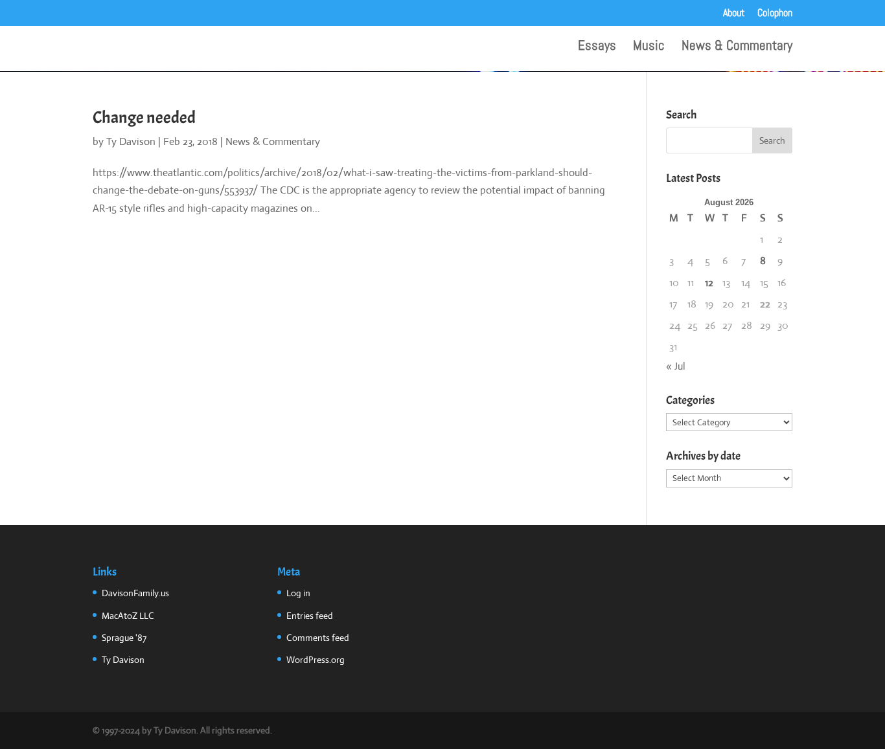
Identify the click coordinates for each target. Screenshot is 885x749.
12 (709, 282)
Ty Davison (130, 141)
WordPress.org (315, 659)
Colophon (774, 13)
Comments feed (317, 637)
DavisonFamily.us (135, 593)
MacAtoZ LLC (128, 615)
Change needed (144, 117)
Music (649, 47)
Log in (298, 593)
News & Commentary (737, 47)
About (734, 13)
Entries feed (309, 615)
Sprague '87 (124, 637)
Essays (597, 47)
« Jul (675, 366)
